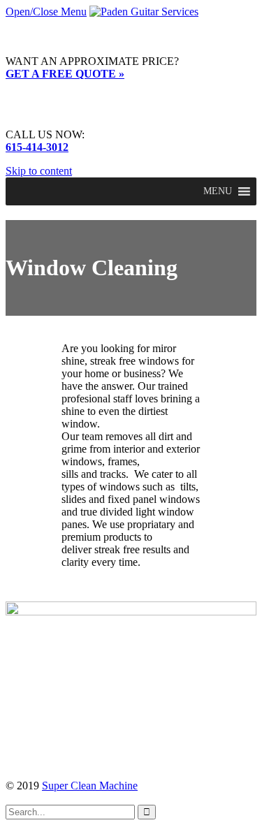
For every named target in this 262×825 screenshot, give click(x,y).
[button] (217, 191)
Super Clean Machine (90, 785)
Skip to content (39, 171)
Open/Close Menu (46, 11)
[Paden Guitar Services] (143, 11)
